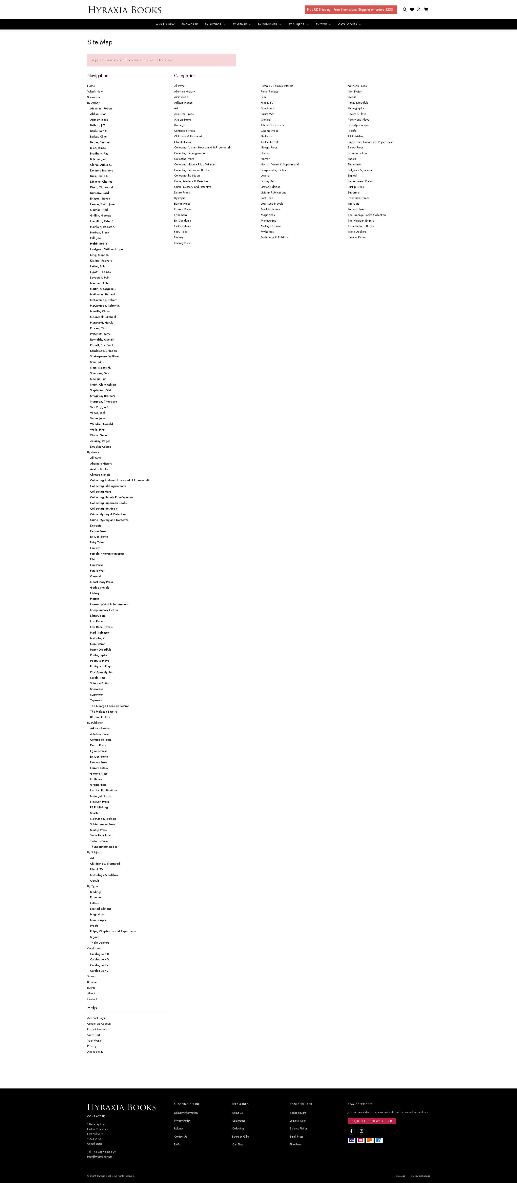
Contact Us (180, 1137)
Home (91, 86)
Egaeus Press (182, 209)
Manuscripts (268, 220)
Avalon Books (182, 119)
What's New (165, 24)
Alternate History (184, 91)
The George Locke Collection (367, 215)
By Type (322, 24)
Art (176, 108)
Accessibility (95, 1051)
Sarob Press (356, 147)
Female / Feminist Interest (277, 86)
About (91, 993)
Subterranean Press (360, 181)
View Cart (93, 1035)
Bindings (179, 125)
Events (91, 987)
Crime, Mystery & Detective (191, 181)
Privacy (92, 1046)
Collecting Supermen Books (191, 170)
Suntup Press (356, 187)
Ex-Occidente (182, 226)
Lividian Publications (273, 192)
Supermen (354, 192)
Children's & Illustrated (188, 136)
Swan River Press (359, 198)
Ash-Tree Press (184, 114)
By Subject (297, 24)
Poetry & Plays (357, 114)
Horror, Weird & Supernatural (280, 164)
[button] (418, 10)
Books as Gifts (240, 1137)
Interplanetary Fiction (274, 170)
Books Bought (298, 1113)
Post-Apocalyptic (359, 125)
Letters (265, 175)
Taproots (353, 203)
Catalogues (348, 24)
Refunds (178, 1128)
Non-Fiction (355, 91)
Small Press (296, 1137)
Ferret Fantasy (269, 91)
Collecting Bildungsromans (191, 153)
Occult (352, 97)
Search (91, 976)
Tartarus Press (357, 209)
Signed (352, 175)
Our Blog (237, 1144)
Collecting (238, 1128)
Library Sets (268, 181)
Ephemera (180, 215)
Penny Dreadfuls (358, 102)
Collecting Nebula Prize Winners (195, 164)
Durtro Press (182, 192)
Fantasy (178, 237)
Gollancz (266, 136)
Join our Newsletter (373, 1121)
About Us (237, 1113)
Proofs (352, 130)
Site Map (400, 1176)
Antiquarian (181, 97)
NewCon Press (357, 86)
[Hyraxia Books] (125, 9)
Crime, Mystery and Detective (192, 187)
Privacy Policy (182, 1121)
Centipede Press (184, 130)
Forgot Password (98, 1029)
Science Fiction (357, 153)
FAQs (177, 1144)
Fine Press (267, 108)
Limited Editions (270, 187)
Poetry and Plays (358, 119)
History (265, 153)
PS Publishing (356, 136)
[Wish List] (411, 10)
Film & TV (267, 102)
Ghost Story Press (272, 125)
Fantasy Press (182, 243)
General (266, 119)
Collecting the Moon (187, 175)
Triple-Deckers (357, 231)
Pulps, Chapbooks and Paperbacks (370, 142)
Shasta (352, 159)
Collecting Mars (184, 159)
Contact (92, 999)
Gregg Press (269, 147)
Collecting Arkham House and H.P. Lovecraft (202, 147)
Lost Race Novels (272, 203)
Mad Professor (270, 209)
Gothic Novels (270, 142)
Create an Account (99, 1023)
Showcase (190, 24)
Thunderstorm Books (361, 226)
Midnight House (271, 226)
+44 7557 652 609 (104, 1152)
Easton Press (182, 203)
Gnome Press (269, 130)
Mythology (267, 231)
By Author (213, 24)
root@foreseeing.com (99, 1157)
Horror (265, 159)
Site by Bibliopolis (420, 1176)
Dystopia (179, 198)
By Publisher (268, 24)
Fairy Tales (181, 231)
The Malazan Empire (361, 220)
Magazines (268, 215)
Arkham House (183, 102)
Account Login (96, 1018)
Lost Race (267, 198)
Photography (356, 108)
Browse (92, 982)
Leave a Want (298, 1121)
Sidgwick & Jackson (360, 170)
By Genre (240, 24)
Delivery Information (186, 1113)
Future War (267, 114)
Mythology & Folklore (274, 237)
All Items (179, 86)
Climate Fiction (183, 142)
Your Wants (94, 1040)
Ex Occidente (182, 220)
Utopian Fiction (357, 237)
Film (263, 97)
